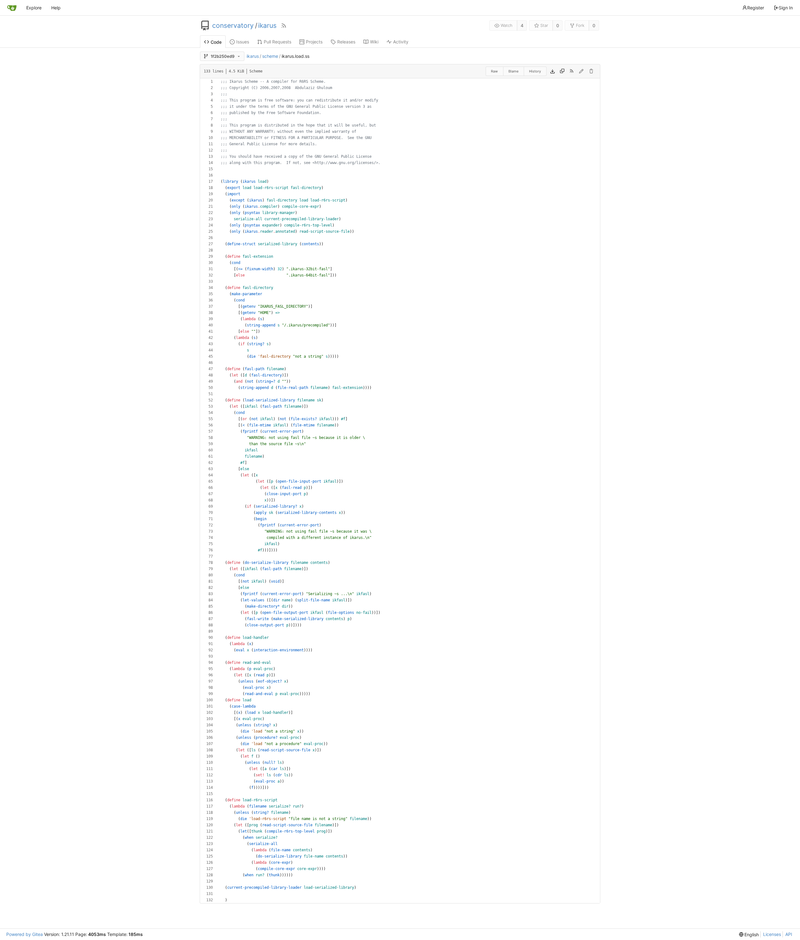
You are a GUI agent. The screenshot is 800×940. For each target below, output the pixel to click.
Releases (346, 41)
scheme (270, 56)
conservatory (233, 25)
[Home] (12, 7)
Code (216, 42)
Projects (314, 41)
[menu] (749, 934)
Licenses (772, 934)
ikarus (267, 25)
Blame (513, 71)
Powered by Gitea (24, 934)
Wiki (374, 41)
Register (755, 7)
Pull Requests (277, 41)
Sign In (786, 7)
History (535, 71)
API (788, 934)
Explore (34, 7)
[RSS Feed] (284, 25)
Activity (400, 41)
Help (56, 7)
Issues (242, 41)
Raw (494, 71)
